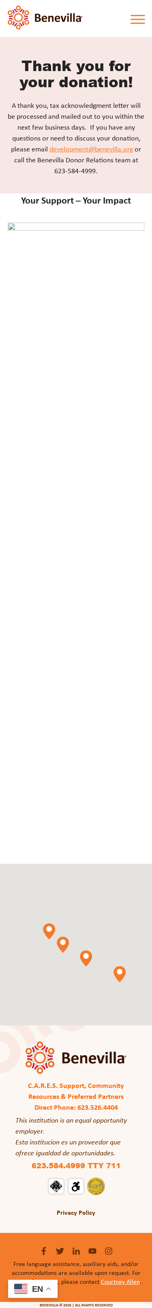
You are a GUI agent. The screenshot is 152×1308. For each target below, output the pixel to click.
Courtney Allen (120, 1281)
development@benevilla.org (91, 148)
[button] (62, 944)
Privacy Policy (76, 1212)
